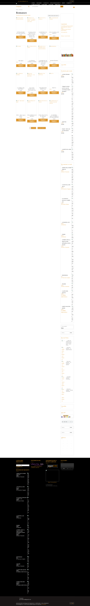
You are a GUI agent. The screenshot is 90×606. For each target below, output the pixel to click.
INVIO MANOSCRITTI (55, 3)
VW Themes (43, 604)
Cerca (62, 6)
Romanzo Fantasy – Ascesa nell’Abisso (69, 390)
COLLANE (51, 4)
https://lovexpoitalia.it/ (52, 482)
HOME (33, 3)
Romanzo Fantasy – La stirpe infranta (69, 348)
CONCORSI (44, 4)
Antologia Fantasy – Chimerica (68, 378)
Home (17, 9)
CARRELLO (69, 3)
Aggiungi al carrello (20, 37)
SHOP (63, 3)
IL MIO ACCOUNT (36, 4)
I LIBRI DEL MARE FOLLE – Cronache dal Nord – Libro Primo (69, 343)
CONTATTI (46, 3)
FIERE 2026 (57, 4)
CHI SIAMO (39, 3)
